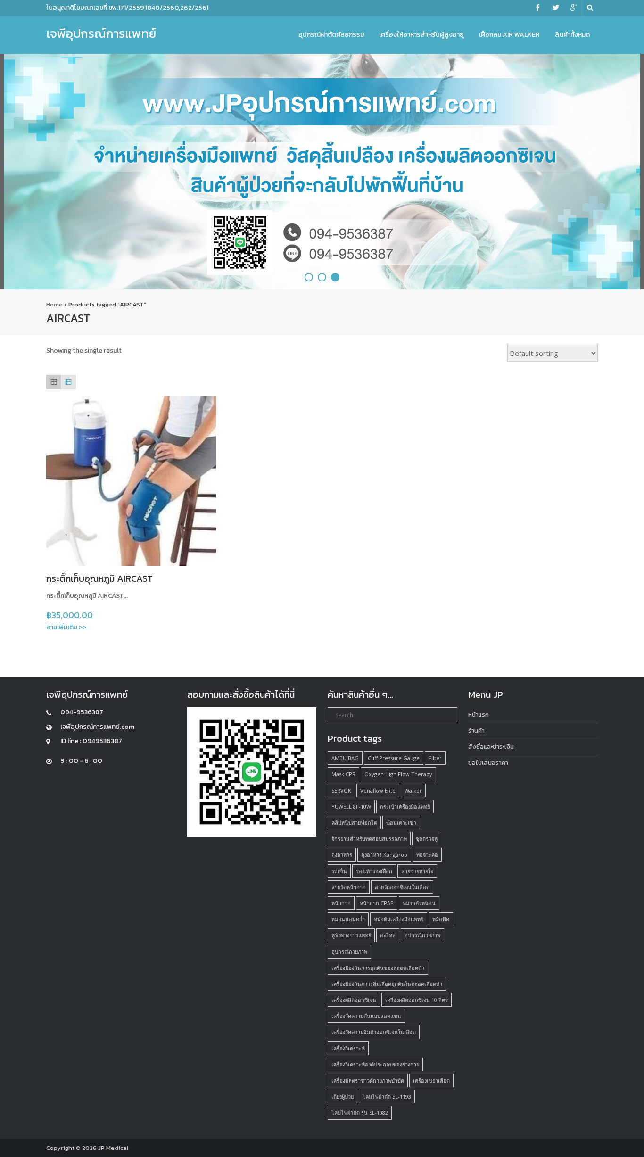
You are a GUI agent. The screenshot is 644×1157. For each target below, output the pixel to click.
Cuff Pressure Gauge (394, 757)
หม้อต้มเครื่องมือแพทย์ (398, 919)
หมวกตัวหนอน (419, 903)
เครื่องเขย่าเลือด (431, 1080)
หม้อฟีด (440, 919)
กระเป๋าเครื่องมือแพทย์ (405, 806)
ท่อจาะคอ (427, 854)
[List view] (68, 382)
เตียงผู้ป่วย (342, 1096)
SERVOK (341, 790)
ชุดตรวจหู (427, 838)
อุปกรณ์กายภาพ (349, 951)
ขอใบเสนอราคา (488, 762)
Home (54, 304)
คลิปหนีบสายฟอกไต (354, 822)
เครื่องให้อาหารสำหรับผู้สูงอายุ (421, 35)
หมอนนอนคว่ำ (348, 919)
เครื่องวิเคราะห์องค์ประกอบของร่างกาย (375, 1064)
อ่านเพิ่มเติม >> (66, 627)
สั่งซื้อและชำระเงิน (491, 746)
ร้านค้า (476, 730)
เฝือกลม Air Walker (509, 35)
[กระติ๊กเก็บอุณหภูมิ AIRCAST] (131, 481)
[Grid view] (53, 382)
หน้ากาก (341, 903)
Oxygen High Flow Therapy (398, 773)
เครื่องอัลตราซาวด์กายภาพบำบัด (367, 1080)
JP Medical (113, 1147)
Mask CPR (343, 773)
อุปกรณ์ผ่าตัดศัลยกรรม (331, 35)
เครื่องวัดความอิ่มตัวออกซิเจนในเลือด (373, 1031)
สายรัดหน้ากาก (348, 887)
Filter (435, 757)
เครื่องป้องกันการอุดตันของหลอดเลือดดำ (377, 967)
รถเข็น (339, 871)
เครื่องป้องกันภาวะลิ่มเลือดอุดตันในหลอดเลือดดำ (386, 983)
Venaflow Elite (378, 790)
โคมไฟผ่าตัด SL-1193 (387, 1096)
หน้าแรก (478, 714)
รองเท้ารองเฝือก (374, 871)
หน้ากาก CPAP (377, 903)
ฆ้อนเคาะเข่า (401, 822)
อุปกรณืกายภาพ (422, 935)
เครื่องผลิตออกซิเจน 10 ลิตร (416, 999)
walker (413, 790)
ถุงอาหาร (341, 854)
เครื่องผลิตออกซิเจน (353, 999)
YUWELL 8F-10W (351, 806)
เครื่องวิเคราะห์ (348, 1048)
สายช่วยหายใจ (417, 871)
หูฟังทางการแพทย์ (351, 935)
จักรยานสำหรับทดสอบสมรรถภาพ (369, 838)
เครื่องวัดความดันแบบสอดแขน (366, 1015)
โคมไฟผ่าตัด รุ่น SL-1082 (359, 1112)
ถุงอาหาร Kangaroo (384, 854)
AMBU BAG (345, 757)
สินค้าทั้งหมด (572, 35)
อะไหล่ (388, 935)
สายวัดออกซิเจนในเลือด (402, 887)
